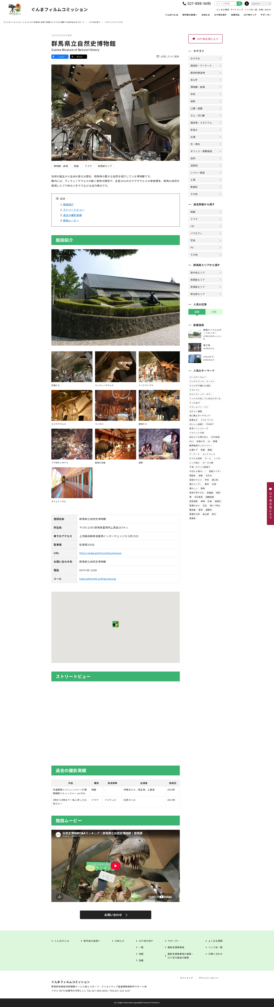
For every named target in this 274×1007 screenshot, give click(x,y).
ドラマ (88, 166)
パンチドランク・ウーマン (202, 381)
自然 (193, 158)
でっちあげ (194, 402)
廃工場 (215, 479)
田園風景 (210, 496)
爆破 (210, 449)
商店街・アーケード (201, 65)
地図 (141, 953)
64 (209, 441)
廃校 (207, 484)
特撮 (203, 449)
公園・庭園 (197, 108)
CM (192, 226)
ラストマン (194, 389)
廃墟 (215, 441)
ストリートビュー (73, 209)
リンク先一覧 (250, 10)
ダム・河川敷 (198, 115)
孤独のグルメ (195, 479)
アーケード (194, 454)
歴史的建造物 (198, 72)
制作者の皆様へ (190, 14)
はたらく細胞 (195, 411)
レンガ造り (194, 462)
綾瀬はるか (194, 505)
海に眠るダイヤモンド (199, 415)
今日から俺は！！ (197, 471)
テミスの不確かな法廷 (199, 385)
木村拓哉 (215, 437)
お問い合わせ (265, 10)
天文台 (209, 475)
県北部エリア (198, 294)
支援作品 (235, 14)
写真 (193, 240)
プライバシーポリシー (209, 977)
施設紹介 (68, 204)
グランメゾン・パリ (198, 407)
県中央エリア (198, 272)
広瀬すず (193, 449)
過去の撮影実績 (72, 215)
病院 (193, 101)
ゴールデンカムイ (197, 377)
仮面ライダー (215, 471)
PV (192, 247)
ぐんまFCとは (171, 14)
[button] (115, 624)
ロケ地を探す (220, 14)
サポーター (266, 14)
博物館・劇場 (61, 166)
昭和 (218, 492)
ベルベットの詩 (196, 432)
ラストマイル (207, 419)
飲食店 (194, 187)
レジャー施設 (198, 172)
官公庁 (194, 79)
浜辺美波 (198, 496)
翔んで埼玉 (215, 505)
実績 (141, 960)
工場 (193, 179)
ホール (208, 458)
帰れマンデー (195, 484)
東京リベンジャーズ (198, 428)
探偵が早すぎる (196, 492)
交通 (193, 137)
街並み (194, 129)
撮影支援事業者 (176, 947)
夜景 (201, 475)
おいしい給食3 (196, 424)
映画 (76, 166)
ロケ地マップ (250, 14)
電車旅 (192, 518)
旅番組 (210, 492)
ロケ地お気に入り (208, 39)
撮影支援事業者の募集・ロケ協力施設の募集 (181, 955)
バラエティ (196, 233)
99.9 (191, 441)
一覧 (141, 947)
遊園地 (209, 509)
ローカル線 (208, 462)
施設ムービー (71, 220)
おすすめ (195, 58)
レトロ (217, 458)
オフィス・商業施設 (201, 151)
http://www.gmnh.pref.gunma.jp (100, 553)
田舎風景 (193, 501)
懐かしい (193, 488)
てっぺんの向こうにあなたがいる (205, 398)
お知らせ (206, 14)
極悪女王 (193, 419)
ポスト (80, 56)
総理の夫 (201, 441)
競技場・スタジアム (201, 122)
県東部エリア (198, 287)
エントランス (209, 454)
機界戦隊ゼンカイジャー (200, 445)
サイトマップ (236, 10)
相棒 (203, 501)
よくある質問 (222, 10)
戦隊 (203, 488)
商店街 (192, 475)
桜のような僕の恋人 (198, 437)
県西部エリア (105, 166)
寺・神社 (195, 144)
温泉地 (194, 165)
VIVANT (210, 424)
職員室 (192, 509)
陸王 (214, 514)
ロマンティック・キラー (200, 394)
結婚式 (218, 501)
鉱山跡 (206, 514)
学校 (193, 94)
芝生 (205, 505)
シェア (61, 56)
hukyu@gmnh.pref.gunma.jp (97, 578)
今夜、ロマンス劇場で (199, 466)
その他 (194, 194)
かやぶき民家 (195, 458)
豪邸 (201, 509)
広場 (214, 484)
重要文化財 (194, 514)
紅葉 (210, 501)
